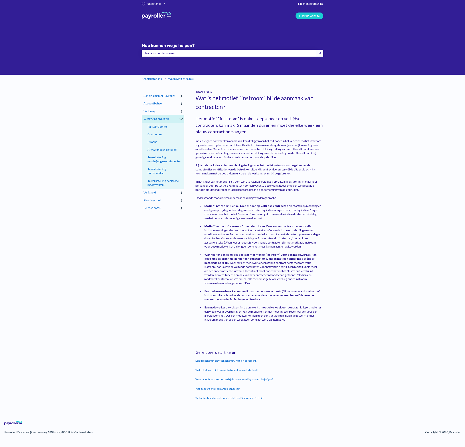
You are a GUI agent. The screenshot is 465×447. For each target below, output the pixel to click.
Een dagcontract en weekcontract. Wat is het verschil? (226, 360)
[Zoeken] (319, 53)
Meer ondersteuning (310, 3)
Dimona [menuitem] (152, 141)
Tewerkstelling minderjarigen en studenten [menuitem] (164, 159)
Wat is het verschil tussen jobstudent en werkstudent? (226, 370)
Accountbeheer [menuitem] (153, 103)
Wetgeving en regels (181, 78)
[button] (181, 96)
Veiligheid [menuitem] (149, 192)
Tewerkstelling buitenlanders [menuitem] (156, 171)
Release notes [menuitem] (152, 207)
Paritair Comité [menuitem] (157, 126)
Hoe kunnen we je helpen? (168, 45)
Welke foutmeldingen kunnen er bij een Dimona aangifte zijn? (229, 397)
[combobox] (229, 53)
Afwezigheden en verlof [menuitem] (162, 149)
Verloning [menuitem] (149, 111)
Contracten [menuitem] (154, 134)
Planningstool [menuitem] (152, 200)
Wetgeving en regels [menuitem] (156, 118)
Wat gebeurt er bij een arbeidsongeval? (217, 388)
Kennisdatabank (152, 78)
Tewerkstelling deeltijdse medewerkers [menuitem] (163, 182)
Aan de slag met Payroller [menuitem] (159, 95)
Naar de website (309, 15)
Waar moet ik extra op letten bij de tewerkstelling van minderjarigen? (234, 379)
